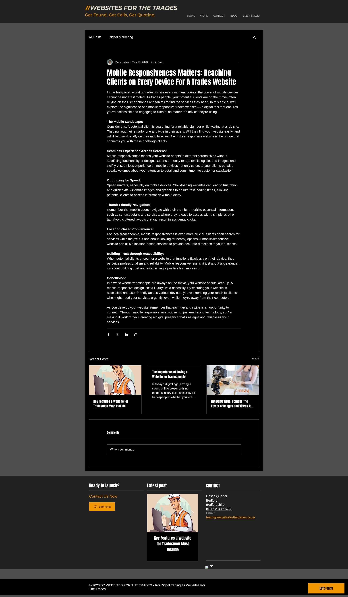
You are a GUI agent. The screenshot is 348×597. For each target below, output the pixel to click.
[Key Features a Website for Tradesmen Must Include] (115, 380)
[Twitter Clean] (211, 565)
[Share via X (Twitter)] (117, 334)
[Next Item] (192, 513)
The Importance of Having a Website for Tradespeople (170, 374)
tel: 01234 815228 (219, 509)
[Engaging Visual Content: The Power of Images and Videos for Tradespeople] (233, 380)
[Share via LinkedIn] (126, 334)
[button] (254, 37)
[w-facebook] (207, 567)
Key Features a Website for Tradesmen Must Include (110, 404)
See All (255, 358)
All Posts (95, 37)
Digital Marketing (121, 37)
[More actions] (239, 62)
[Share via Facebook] (108, 334)
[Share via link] (135, 334)
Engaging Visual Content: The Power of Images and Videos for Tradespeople (231, 404)
